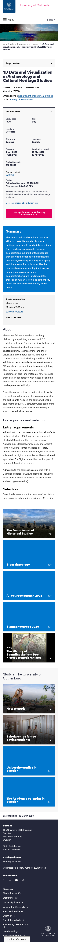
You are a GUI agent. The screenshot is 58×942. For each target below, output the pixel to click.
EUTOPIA (8, 915)
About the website (12, 919)
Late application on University (29, 213)
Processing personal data (15, 924)
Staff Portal (10, 897)
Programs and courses (27, 44)
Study (11, 44)
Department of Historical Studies (35, 95)
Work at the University (14, 906)
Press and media (11, 911)
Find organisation (12, 861)
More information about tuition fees (22, 202)
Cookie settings (11, 931)
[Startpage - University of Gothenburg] (48, 931)
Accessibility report (13, 935)
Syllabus (10, 174)
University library (13, 902)
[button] (20, 19)
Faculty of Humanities (21, 99)
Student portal (12, 892)
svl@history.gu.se (14, 311)
